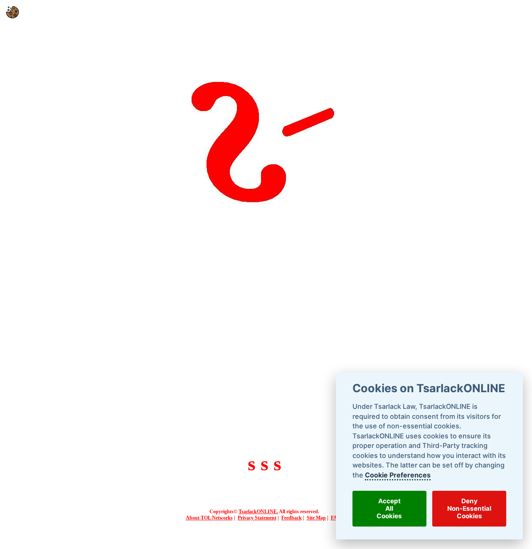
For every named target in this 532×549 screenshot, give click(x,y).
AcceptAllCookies (389, 508)
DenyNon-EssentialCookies (469, 508)
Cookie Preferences (397, 475)
